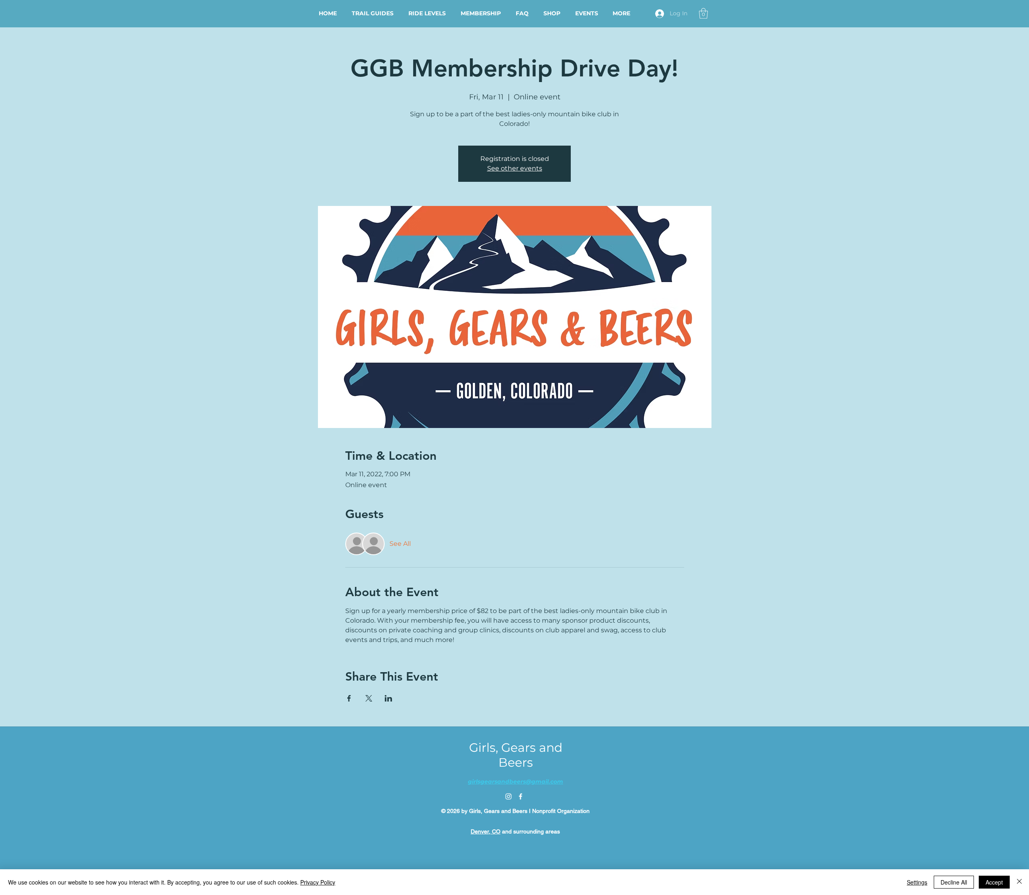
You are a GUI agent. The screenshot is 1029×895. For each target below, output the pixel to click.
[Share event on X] (369, 698)
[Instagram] (508, 796)
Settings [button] (917, 882)
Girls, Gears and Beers (515, 755)
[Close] (1019, 882)
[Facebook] (521, 796)
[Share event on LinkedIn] (388, 698)
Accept (994, 882)
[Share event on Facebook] (349, 698)
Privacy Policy (317, 882)
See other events (514, 168)
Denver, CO (485, 831)
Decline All (954, 882)
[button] (703, 13)
